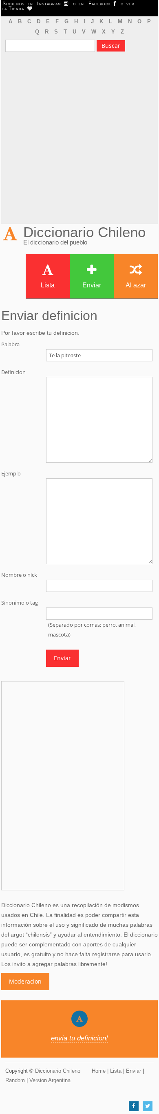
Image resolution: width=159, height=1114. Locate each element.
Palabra (10, 344)
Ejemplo (11, 473)
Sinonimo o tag (19, 602)
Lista (48, 285)
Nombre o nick (19, 575)
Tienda (18, 8)
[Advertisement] (79, 140)
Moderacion (25, 981)
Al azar (136, 285)
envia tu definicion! (79, 1038)
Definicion (13, 372)
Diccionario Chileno (84, 232)
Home (99, 1071)
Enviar (91, 285)
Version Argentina (50, 1080)
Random (15, 1080)
